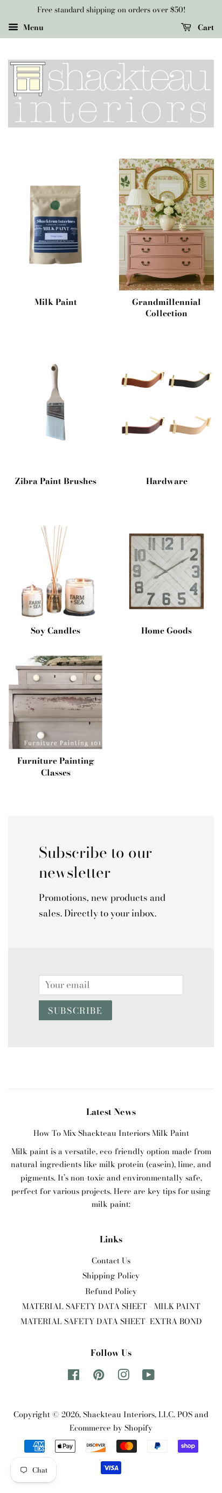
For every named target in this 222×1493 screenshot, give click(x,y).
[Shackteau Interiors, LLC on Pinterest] (99, 1377)
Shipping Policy (111, 1276)
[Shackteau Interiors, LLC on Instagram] (123, 1377)
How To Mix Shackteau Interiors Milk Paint (111, 1133)
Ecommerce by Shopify (111, 1428)
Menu (32, 27)
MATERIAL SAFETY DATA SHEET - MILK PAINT (111, 1306)
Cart (205, 27)
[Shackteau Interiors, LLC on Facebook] (73, 1377)
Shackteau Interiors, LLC (128, 1414)
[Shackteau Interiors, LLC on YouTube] (148, 1377)
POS (184, 1414)
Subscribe (75, 1010)
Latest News (111, 1111)
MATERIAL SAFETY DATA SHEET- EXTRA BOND (111, 1321)
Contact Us (111, 1261)
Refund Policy (111, 1291)
